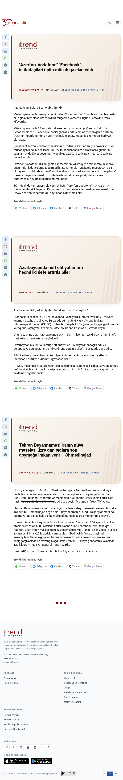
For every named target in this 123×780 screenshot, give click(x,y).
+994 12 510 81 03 (12, 658)
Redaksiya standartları (75, 692)
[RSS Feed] (49, 747)
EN (104, 773)
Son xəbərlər (10, 678)
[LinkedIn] (42, 747)
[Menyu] (117, 22)
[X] (21, 747)
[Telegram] (35, 747)
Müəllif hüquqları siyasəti (16, 724)
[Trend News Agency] (13, 633)
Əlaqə (67, 687)
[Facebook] (14, 747)
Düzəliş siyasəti (71, 697)
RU (116, 773)
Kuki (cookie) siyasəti (14, 729)
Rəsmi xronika (11, 683)
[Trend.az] (14, 22)
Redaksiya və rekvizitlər (75, 683)
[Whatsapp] (7, 747)
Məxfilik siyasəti (11, 719)
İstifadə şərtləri (11, 715)
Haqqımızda (70, 678)
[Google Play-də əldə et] (41, 761)
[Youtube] (28, 747)
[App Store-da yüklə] (16, 761)
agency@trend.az (12, 662)
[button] (6, 37)
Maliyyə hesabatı (72, 702)
